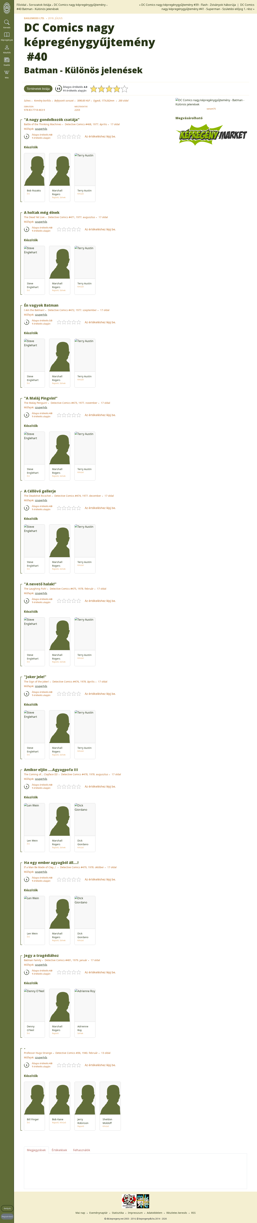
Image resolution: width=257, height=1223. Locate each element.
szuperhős (41, 128)
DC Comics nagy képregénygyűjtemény (80, 5)
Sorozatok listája (40, 5)
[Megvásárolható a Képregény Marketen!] (211, 134)
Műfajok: (29, 128)
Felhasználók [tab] (81, 1150)
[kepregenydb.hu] (7, 8)
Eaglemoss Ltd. (34, 18)
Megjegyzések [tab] (36, 1150)
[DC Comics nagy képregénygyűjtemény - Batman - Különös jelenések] (211, 102)
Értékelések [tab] (59, 1150)
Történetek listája (38, 89)
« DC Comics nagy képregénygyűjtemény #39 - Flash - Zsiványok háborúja (188, 5)
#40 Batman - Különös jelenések (38, 9)
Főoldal (21, 5)
